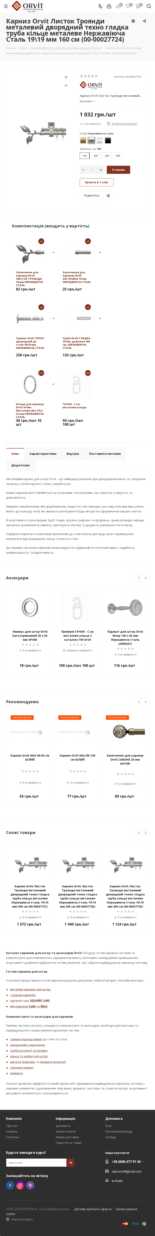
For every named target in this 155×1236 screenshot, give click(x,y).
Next (145, 578)
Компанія (14, 1118)
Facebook (10, 1185)
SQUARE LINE (39, 1001)
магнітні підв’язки (22, 1062)
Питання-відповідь (119, 1131)
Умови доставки (67, 1137)
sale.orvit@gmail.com (127, 1171)
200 (96, 155)
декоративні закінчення (27, 1045)
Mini (44, 1006)
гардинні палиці (21, 1067)
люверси (16, 1073)
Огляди (110, 1137)
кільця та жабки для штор (29, 1056)
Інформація (65, 1118)
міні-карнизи (19, 1006)
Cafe (32, 1006)
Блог (108, 1126)
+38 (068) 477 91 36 (126, 1161)
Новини (11, 1131)
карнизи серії (20, 1001)
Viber (30, 1185)
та (38, 1006)
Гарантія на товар (69, 1143)
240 (107, 155)
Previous (139, 578)
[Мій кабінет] (109, 6)
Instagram (20, 1185)
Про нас (12, 1126)
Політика (12, 1137)
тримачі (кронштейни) (26, 1039)
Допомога (63, 1126)
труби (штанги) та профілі (28, 1050)
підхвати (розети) (52, 1062)
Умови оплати (66, 1131)
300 (118, 155)
